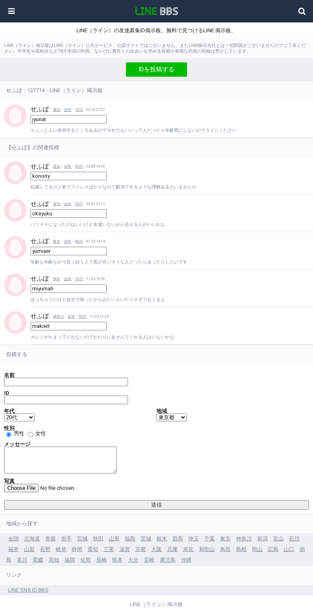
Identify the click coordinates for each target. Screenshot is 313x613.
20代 (79, 204)
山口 (289, 549)
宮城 (82, 539)
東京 (56, 241)
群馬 (177, 539)
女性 (67, 110)
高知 (53, 560)
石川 (294, 539)
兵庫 (172, 549)
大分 (133, 560)
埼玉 (193, 539)
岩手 (66, 539)
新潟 (262, 539)
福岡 (69, 560)
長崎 (101, 560)
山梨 (29, 549)
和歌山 (207, 549)
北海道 (32, 539)
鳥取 (225, 549)
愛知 (56, 110)
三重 (109, 549)
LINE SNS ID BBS (28, 590)
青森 (50, 539)
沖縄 (186, 560)
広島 (273, 549)
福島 (130, 539)
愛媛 (38, 560)
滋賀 (124, 549)
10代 (79, 110)
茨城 (146, 539)
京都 (140, 549)
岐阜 (61, 549)
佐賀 (85, 560)
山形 (114, 539)
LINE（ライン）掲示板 (156, 604)
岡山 (257, 549)
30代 (79, 166)
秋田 (56, 279)
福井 (13, 549)
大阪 (156, 549)
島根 (241, 549)
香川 (22, 560)
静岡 (77, 549)
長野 (45, 549)
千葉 (209, 539)
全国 (13, 539)
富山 (278, 539)
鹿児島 (168, 560)
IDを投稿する (156, 69)
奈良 (188, 549)
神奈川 (58, 316)
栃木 (161, 539)
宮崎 (149, 560)
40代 (79, 241)
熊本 (117, 560)
